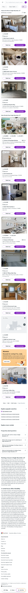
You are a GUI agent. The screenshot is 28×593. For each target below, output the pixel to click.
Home (4, 403)
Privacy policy (4, 571)
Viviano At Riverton (8, 240)
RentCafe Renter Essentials (7, 560)
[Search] (26, 2)
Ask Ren (22, 590)
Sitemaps (3, 550)
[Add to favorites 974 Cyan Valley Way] (25, 369)
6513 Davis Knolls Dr (9, 38)
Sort (25, 12)
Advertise (3, 548)
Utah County (14, 403)
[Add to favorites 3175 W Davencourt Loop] (25, 285)
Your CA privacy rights (5, 574)
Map (7, 590)
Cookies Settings (4, 578)
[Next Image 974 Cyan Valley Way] (24, 375)
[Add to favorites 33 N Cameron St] (25, 152)
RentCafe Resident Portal (6, 564)
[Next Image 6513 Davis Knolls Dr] (24, 23)
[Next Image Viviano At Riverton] (24, 225)
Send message (20, 45)
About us (3, 539)
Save (13, 590)
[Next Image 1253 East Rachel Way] (24, 90)
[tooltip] (5, 36)
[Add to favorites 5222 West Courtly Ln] (25, 185)
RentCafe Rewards (5, 557)
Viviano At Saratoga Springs (11, 140)
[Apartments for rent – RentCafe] (4, 533)
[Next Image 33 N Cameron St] (24, 159)
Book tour (8, 45)
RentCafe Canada (5, 555)
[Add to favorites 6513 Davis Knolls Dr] (25, 17)
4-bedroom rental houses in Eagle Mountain (10, 419)
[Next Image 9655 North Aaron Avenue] (24, 57)
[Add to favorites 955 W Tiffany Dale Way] (25, 251)
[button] (14, 23)
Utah (8, 403)
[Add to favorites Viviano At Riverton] (25, 218)
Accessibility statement (6, 576)
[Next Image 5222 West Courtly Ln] (24, 192)
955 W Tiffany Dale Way (10, 273)
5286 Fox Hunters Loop (9, 339)
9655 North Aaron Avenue (10, 71)
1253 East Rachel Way (9, 104)
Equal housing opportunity (7, 586)
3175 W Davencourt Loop (10, 306)
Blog (2, 546)
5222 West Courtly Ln (9, 206)
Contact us (3, 541)
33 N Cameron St (8, 173)
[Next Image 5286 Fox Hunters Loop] (24, 324)
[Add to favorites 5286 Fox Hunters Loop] (25, 318)
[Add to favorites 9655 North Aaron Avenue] (25, 50)
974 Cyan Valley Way (9, 390)
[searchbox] (16, 2)
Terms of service (4, 569)
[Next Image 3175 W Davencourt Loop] (24, 291)
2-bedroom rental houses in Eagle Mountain (10, 414)
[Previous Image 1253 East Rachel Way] (3, 90)
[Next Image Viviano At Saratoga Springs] (24, 125)
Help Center (3, 543)
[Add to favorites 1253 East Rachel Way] (25, 83)
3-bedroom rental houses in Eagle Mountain (10, 416)
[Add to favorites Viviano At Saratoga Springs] (25, 119)
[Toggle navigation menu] (2, 2)
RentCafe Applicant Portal (6, 562)
